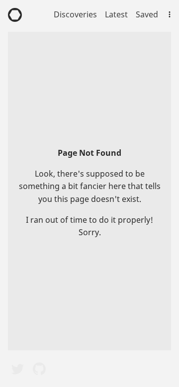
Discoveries (75, 14)
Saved (147, 14)
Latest (116, 14)
